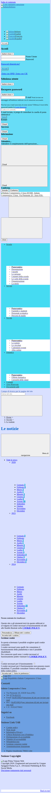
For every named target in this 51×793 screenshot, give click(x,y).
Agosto (21, 501)
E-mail (28, 97)
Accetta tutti (10, 635)
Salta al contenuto (8, 2)
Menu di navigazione (35, 454)
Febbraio (21, 487)
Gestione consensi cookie (16, 744)
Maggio (21, 494)
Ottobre (20, 506)
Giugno (21, 497)
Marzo (20, 489)
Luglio (20, 499)
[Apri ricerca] (29, 207)
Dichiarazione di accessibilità (18, 737)
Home (8, 417)
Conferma (14, 190)
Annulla (5, 190)
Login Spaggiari (21, 107)
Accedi (4, 43)
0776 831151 (15, 695)
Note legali (10, 730)
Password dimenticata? (10, 64)
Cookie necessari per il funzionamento (17, 664)
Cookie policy (12, 727)
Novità (9, 420)
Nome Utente (31, 56)
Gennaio (21, 485)
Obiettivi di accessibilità (16, 739)
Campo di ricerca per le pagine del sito (17, 391)
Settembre (21, 504)
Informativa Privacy (14, 732)
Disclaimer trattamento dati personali (16, 770)
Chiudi (4, 124)
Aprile (20, 492)
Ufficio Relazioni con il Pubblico (19, 734)
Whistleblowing (12, 742)
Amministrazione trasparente (18, 746)
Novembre (21, 508)
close (4, 240)
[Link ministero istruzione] (12, 4)
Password (30, 59)
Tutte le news (11, 460)
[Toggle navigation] (21, 228)
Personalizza (7, 633)
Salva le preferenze (21, 673)
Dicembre (21, 511)
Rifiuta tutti (22, 633)
